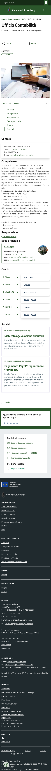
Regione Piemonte (9, 3)
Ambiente (5, 542)
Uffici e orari (6, 644)
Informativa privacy (9, 703)
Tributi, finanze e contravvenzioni (14, 561)
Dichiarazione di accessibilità (12, 711)
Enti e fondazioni (8, 514)
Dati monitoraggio (8, 750)
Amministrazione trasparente (12, 714)
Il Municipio (9, 246)
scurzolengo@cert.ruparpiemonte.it (21, 260)
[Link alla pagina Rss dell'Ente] (2, 738)
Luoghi (4, 587)
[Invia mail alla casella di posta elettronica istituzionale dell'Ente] (19, 620)
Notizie (4, 574)
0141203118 (16, 254)
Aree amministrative (9, 506)
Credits (43, 750)
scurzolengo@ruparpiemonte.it (22, 155)
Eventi (4, 591)
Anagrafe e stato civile (10, 546)
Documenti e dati (8, 510)
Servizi (27, 750)
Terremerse (5, 688)
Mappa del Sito (17, 753)
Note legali (5, 707)
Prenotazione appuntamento (12, 723)
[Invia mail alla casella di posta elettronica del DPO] (16, 661)
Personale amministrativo (11, 521)
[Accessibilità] (6, 765)
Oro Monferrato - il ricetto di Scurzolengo (17, 692)
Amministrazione (14, 19)
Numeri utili (5, 648)
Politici (4, 525)
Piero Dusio (5, 700)
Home (3, 19)
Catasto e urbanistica (9, 554)
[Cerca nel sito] (43, 10)
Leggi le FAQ (6, 717)
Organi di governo (8, 518)
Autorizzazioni (6, 550)
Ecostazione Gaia (8, 696)
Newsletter (5, 741)
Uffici (24, 19)
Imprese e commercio (9, 557)
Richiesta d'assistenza (10, 726)
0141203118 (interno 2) (21, 149)
